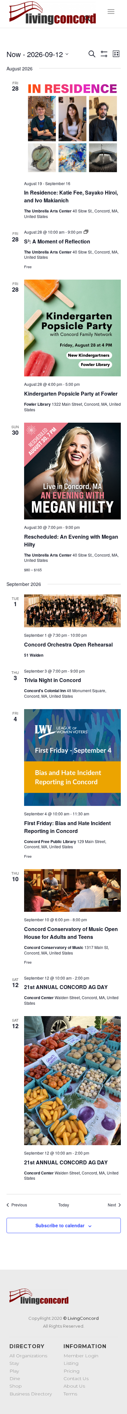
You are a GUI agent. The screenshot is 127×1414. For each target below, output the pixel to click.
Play (14, 1371)
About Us (74, 1386)
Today (63, 1204)
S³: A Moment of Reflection (57, 241)
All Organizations (28, 1356)
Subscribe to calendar (59, 1225)
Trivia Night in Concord (52, 680)
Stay (14, 1363)
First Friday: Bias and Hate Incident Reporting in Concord (67, 827)
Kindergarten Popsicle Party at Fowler (71, 393)
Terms (70, 1394)
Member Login (81, 1356)
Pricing (71, 1371)
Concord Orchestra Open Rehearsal (68, 644)
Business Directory (30, 1394)
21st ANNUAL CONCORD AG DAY (66, 987)
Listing (71, 1363)
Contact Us (76, 1378)
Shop (15, 1386)
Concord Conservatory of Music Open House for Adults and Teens (71, 932)
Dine (14, 1378)
